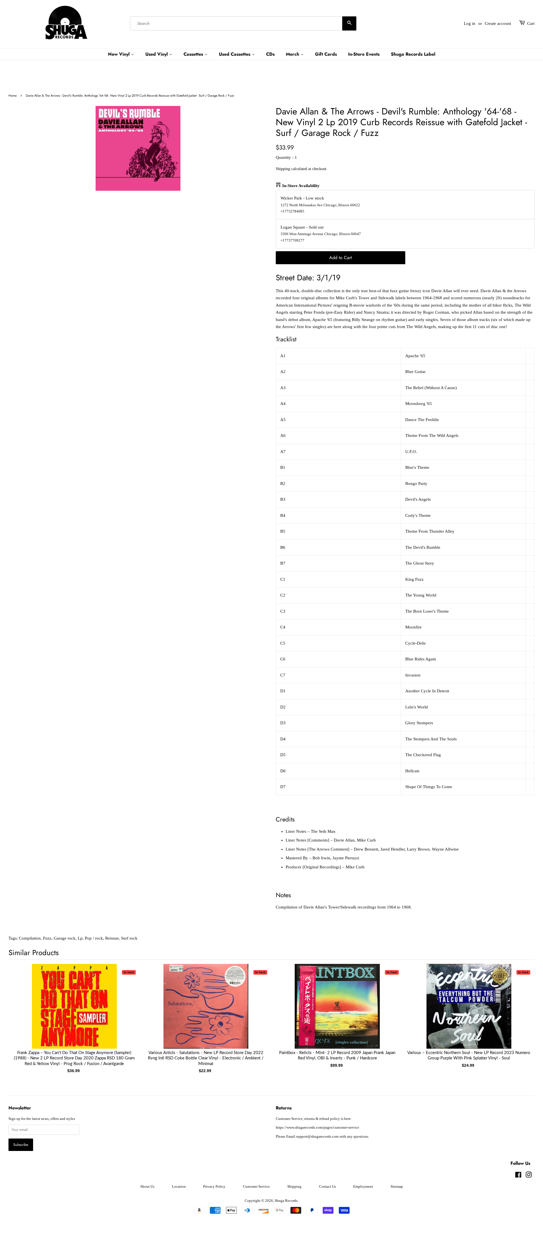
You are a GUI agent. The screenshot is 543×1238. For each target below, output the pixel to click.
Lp (80, 938)
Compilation (30, 938)
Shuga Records (286, 1201)
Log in (469, 23)
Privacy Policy (214, 1187)
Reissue (112, 938)
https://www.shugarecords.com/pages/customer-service (317, 1127)
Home (12, 95)
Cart (531, 23)
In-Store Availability (301, 185)
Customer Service (256, 1187)
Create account (498, 23)
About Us (147, 1187)
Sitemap (397, 1187)
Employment (363, 1187)
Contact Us (327, 1187)
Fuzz (47, 938)
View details (74, 1012)
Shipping (283, 169)
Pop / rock (94, 938)
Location (179, 1187)
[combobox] (243, 23)
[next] (521, 1009)
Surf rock (129, 938)
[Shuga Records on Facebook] (518, 1176)
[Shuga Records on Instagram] (528, 1176)
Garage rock (65, 938)
